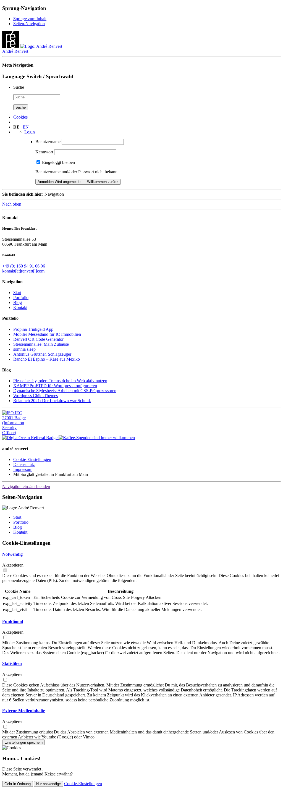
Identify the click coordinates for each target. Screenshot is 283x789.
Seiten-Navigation (29, 23)
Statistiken (12, 663)
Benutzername (48, 141)
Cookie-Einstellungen (32, 459)
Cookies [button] (20, 117)
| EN (21, 127)
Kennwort (44, 152)
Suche (18, 87)
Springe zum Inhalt (29, 18)
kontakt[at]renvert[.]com (23, 271)
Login (29, 132)
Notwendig (12, 554)
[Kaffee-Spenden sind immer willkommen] (97, 437)
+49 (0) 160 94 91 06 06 (23, 266)
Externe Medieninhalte (23, 710)
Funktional (12, 621)
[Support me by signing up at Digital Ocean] (30, 437)
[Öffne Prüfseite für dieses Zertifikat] (16, 432)
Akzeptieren (12, 565)
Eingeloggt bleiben (58, 162)
